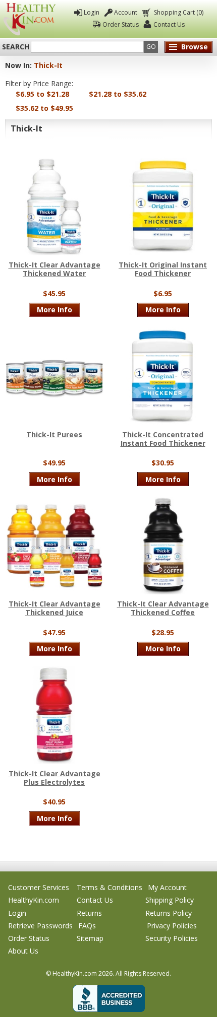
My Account (167, 887)
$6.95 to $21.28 (42, 94)
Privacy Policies (172, 925)
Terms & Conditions (109, 887)
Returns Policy (168, 913)
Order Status (120, 24)
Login (91, 12)
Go (151, 46)
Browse (194, 46)
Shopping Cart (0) (178, 12)
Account (125, 12)
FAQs (87, 925)
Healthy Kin (29, 19)
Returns (89, 913)
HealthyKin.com (33, 900)
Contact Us (169, 24)
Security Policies (171, 938)
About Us (23, 951)
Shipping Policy (169, 900)
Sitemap (90, 938)
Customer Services (38, 887)
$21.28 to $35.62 (117, 94)
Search (15, 46)
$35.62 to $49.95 (44, 108)
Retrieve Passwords (40, 925)
